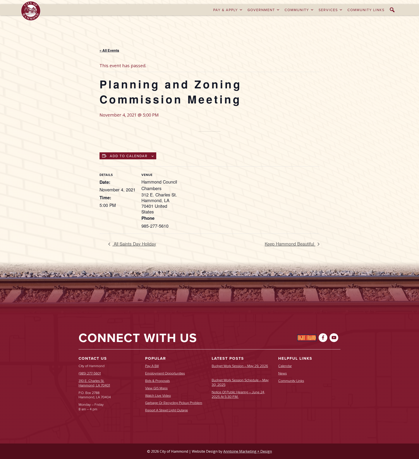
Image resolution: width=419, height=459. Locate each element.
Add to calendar (129, 156)
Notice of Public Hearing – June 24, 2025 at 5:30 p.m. (238, 394)
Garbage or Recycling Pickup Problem (173, 403)
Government (261, 9)
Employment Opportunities (165, 373)
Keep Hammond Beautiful (290, 244)
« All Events (109, 50)
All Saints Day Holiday (134, 244)
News (282, 373)
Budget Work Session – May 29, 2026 (240, 366)
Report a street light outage (166, 410)
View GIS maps (156, 388)
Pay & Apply (225, 9)
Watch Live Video (158, 395)
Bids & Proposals (157, 380)
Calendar (285, 366)
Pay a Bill (152, 366)
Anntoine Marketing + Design (247, 451)
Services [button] (328, 9)
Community (297, 9)
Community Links (366, 9)
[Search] (392, 9)
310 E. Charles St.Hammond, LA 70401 (94, 383)
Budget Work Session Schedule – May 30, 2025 (240, 382)
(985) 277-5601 (90, 373)
